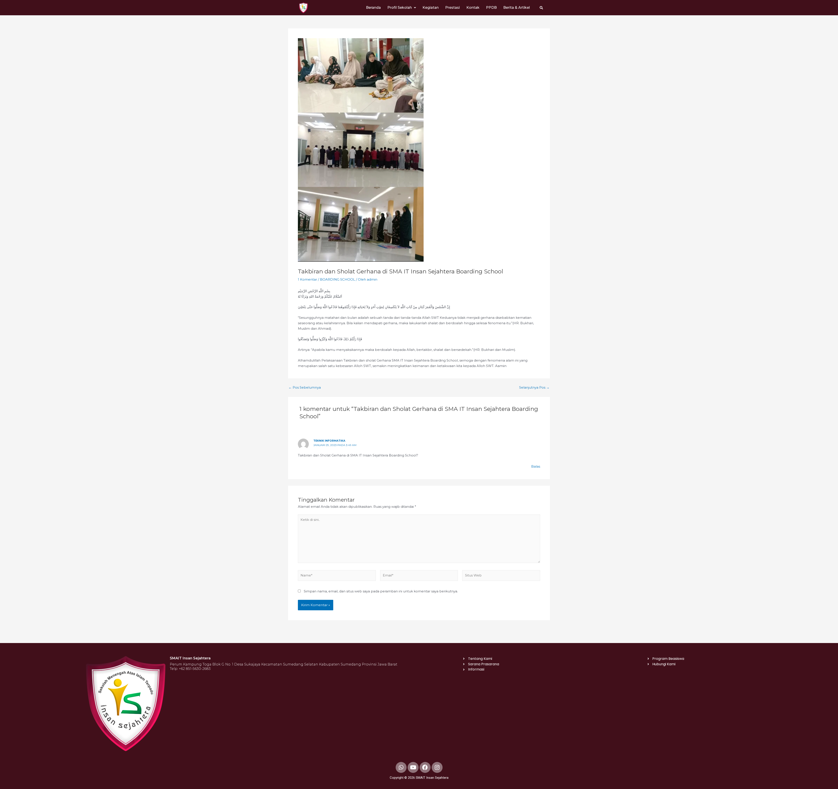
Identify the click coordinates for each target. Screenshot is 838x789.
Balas (535, 466)
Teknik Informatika (329, 440)
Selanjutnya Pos (534, 387)
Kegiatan (430, 7)
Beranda (373, 7)
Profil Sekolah (399, 7)
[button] (401, 8)
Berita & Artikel (516, 7)
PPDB (491, 7)
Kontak (472, 7)
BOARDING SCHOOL (337, 279)
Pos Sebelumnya (304, 387)
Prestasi (452, 7)
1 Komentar (307, 279)
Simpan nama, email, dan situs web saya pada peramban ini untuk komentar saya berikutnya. (381, 591)
